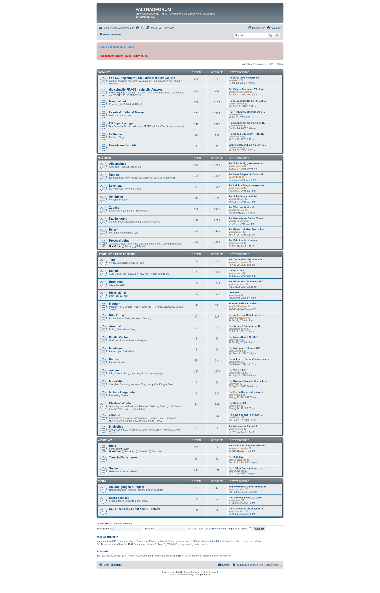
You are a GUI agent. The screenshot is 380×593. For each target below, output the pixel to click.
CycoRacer (239, 459)
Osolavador (240, 306)
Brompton (116, 281)
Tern (112, 259)
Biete (112, 445)
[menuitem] (126, 28)
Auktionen (157, 451)
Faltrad (128, 246)
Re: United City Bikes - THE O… (247, 134)
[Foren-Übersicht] (116, 11)
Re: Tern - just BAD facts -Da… (246, 259)
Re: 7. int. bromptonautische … (247, 112)
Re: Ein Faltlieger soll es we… (246, 392)
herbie (237, 114)
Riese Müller (117, 292)
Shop (131, 46)
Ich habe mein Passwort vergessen (207, 528)
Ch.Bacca (238, 199)
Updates (104, 46)
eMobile (114, 415)
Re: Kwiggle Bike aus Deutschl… (248, 381)
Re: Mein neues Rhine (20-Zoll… (247, 101)
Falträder (129, 451)
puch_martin (240, 262)
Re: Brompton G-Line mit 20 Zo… (248, 281)
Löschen (234, 292)
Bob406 (237, 147)
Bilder (113, 46)
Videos (122, 46)
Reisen (113, 229)
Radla (236, 405)
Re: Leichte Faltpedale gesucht (247, 185)
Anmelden (103, 523)
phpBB (178, 572)
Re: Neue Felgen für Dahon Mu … (248, 174)
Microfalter (116, 381)
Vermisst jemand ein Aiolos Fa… (247, 145)
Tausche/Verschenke (123, 457)
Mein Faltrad (117, 101)
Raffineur (238, 103)
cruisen (237, 394)
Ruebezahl (239, 221)
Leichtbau (115, 185)
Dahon (113, 270)
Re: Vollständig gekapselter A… (247, 163)
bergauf (237, 232)
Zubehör (115, 207)
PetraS (237, 177)
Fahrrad (140, 246)
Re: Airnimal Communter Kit (245, 326)
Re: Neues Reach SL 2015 (243, 337)
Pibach (237, 339)
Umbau (114, 174)
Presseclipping (119, 240)
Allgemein (104, 158)
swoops (238, 273)
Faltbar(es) (116, 134)
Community (104, 72)
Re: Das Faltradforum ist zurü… (247, 508)
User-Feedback (119, 498)
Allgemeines (117, 163)
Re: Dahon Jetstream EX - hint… (247, 89)
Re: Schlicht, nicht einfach (244, 196)
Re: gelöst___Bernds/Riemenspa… (249, 359)
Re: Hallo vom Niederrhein (244, 77)
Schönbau (116, 196)
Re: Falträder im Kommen (243, 240)
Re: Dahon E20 (237, 403)
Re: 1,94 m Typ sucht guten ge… (247, 468)
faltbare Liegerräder (122, 392)
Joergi (237, 295)
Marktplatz (105, 440)
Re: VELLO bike (238, 370)
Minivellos (116, 426)
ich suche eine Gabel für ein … (246, 315)
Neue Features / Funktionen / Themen (134, 509)
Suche (113, 468)
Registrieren (123, 523)
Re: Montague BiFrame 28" (244, 348)
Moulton (114, 303)
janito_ (237, 500)
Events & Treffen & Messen (127, 112)
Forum (102, 481)
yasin (236, 383)
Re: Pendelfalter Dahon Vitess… (247, 218)
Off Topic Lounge (121, 123)
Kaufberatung (118, 218)
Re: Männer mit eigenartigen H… (247, 123)
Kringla (237, 361)
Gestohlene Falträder (123, 145)
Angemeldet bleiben (238, 528)
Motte (236, 80)
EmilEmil (238, 125)
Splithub (238, 350)
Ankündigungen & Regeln (126, 487)
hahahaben (239, 328)
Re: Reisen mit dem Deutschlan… (248, 229)
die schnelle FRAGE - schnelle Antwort (135, 89)
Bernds (114, 359)
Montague (115, 348)
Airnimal (115, 326)
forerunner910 (241, 92)
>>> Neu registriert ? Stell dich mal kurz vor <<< (142, 78)
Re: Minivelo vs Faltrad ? (243, 426)
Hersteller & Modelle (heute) (116, 254)
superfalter (239, 284)
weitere (114, 370)
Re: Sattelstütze (238, 457)
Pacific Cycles (118, 337)
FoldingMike (240, 317)
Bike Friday (116, 315)
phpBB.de (205, 574)
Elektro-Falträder (120, 403)
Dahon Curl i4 (237, 270)
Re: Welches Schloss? (241, 207)
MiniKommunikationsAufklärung (248, 486)
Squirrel (237, 136)
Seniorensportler (221, 555)
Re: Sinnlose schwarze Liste (245, 497)
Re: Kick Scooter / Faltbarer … (246, 414)
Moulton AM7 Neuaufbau (243, 303)
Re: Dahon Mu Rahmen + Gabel (247, 445)
